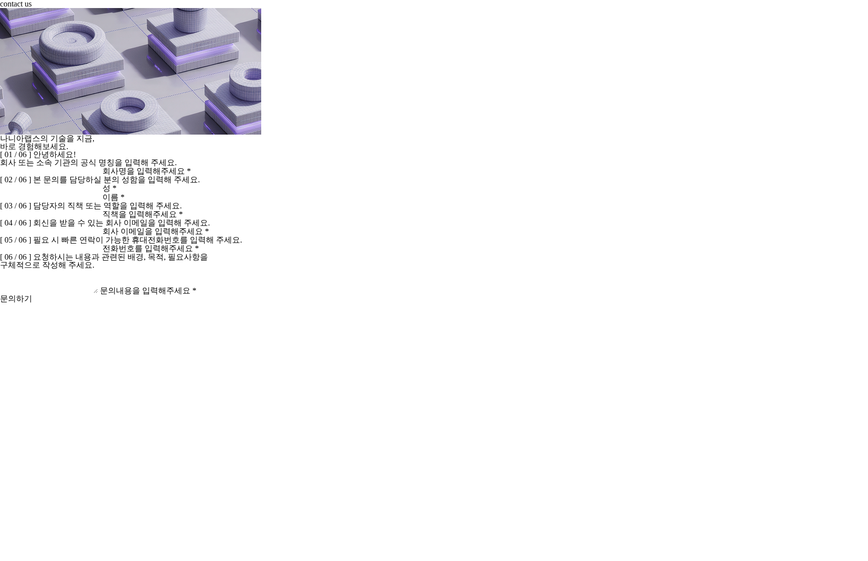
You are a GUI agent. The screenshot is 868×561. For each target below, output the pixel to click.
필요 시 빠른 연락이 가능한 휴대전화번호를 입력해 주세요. (137, 240)
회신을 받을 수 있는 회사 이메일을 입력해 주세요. (121, 222)
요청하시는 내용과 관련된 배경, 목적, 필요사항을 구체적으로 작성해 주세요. (104, 261)
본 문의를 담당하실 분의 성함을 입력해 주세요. (116, 179)
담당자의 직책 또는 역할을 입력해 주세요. (107, 205)
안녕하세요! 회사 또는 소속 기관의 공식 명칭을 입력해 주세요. (88, 158)
